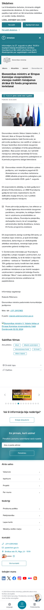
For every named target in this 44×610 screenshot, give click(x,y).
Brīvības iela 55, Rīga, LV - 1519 (17, 551)
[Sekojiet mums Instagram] (19, 578)
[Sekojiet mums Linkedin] (4, 578)
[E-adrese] (7, 556)
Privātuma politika (10, 508)
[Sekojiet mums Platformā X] (9, 578)
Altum (17, 345)
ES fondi (36, 349)
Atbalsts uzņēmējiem (31, 345)
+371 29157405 (16, 310)
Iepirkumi (7, 479)
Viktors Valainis (20, 353)
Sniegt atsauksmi (22, 420)
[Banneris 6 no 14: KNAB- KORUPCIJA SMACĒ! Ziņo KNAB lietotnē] (22, 395)
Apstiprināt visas (32, 25)
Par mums (7, 492)
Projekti (6, 485)
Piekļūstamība (8, 515)
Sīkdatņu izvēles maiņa (12, 529)
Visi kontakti (14, 563)
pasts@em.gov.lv (12, 547)
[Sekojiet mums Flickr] (30, 578)
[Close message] (40, 38)
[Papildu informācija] (14, 556)
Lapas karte (8, 522)
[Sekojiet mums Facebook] (14, 578)
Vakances (7, 472)
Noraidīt (11, 25)
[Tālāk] (39, 394)
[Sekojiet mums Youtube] (25, 578)
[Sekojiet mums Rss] (35, 578)
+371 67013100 (11, 544)
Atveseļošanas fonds (22, 349)
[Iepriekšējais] (5, 394)
